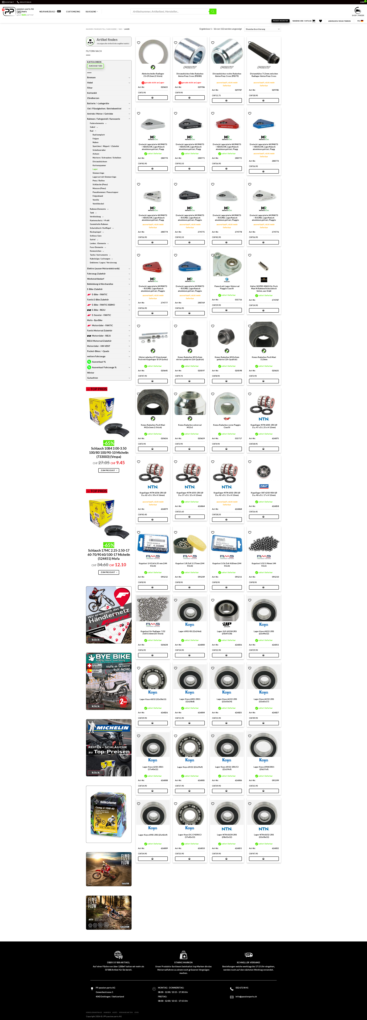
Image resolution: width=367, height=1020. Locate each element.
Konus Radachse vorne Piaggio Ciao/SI (227, 426)
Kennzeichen (95, 251)
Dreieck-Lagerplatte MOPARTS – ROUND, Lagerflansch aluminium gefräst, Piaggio (190, 217)
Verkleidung (95, 216)
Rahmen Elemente (98, 209)
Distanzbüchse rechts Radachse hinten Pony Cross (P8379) (227, 75)
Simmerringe (98, 173)
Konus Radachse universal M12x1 (190, 426)
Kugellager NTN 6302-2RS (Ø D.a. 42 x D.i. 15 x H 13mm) (227, 494)
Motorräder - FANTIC (102, 325)
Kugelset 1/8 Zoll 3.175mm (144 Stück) (189, 564)
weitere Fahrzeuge (96, 356)
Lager (95, 169)
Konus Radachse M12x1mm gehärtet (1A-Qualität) (227, 358)
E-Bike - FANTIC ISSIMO (103, 305)
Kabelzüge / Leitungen (100, 259)
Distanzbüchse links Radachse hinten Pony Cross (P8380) (189, 75)
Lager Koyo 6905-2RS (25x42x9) (152, 835)
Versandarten (126, 1012)
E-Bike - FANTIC (99, 294)
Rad (120, 29)
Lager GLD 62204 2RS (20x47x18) (227, 632)
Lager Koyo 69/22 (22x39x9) (190, 767)
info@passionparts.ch (246, 996)
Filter (89, 88)
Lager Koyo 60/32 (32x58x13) (153, 699)
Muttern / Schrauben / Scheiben (107, 158)
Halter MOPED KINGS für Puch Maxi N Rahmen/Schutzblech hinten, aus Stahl (264, 288)
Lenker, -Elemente (98, 243)
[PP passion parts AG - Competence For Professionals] (18, 11)
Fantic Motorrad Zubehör (99, 330)
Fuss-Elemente (96, 247)
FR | (358, 21)
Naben (95, 142)
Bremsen (91, 77)
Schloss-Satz (95, 236)
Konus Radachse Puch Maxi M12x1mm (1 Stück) (153, 426)
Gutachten (92, 378)
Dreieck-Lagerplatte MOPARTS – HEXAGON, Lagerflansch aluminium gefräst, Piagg (153, 146)
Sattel (92, 239)
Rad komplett (99, 135)
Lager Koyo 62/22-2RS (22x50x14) (227, 700)
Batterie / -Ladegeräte (98, 103)
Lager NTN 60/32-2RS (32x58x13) (264, 836)
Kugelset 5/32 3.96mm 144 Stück (264, 564)
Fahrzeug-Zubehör (96, 273)
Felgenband (98, 196)
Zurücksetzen (95, 66)
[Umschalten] (129, 77)
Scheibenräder (99, 150)
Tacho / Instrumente (99, 255)
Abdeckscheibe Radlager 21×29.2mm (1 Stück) (153, 75)
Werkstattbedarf (95, 279)
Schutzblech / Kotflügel (100, 228)
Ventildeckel (98, 204)
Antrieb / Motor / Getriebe (100, 114)
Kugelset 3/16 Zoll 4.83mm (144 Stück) (226, 564)
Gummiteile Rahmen (99, 224)
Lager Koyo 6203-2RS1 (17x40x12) (153, 768)
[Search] (212, 11)
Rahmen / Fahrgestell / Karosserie (101, 29)
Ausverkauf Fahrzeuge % (104, 367)
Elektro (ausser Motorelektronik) (103, 268)
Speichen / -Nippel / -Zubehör (106, 146)
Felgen (96, 138)
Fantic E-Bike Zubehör (98, 299)
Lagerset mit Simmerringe (104, 177)
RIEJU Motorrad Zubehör (99, 341)
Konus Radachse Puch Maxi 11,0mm (264, 358)
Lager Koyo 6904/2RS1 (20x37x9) (264, 768)
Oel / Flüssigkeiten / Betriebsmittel (104, 108)
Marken (107, 1012)
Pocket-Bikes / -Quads (98, 351)
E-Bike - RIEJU (98, 310)
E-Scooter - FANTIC (101, 315)
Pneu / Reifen (99, 180)
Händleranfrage (94, 1012)
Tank (92, 213)
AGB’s (114, 1012)
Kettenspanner (99, 165)
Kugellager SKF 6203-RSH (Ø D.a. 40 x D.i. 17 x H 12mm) (264, 494)
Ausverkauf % (99, 362)
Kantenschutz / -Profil (99, 220)
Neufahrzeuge (47, 11)
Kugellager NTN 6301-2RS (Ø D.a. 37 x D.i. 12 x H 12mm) (190, 494)
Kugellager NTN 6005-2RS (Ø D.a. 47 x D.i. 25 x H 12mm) (264, 426)
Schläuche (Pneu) (100, 184)
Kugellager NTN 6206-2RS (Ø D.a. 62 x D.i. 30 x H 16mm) (153, 494)
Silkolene (91, 11)
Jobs (136, 1012)
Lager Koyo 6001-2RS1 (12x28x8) (190, 700)
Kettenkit (92, 93)
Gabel (92, 127)
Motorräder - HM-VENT (98, 346)
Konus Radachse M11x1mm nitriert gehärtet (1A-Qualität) (190, 358)
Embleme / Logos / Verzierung (103, 262)
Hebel (90, 82)
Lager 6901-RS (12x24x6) (190, 631)
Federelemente (97, 123)
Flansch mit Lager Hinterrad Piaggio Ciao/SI (226, 287)
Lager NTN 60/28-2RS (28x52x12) (227, 836)
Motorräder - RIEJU (101, 336)
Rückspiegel (95, 232)
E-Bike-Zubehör (95, 289)
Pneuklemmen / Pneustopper (105, 192)
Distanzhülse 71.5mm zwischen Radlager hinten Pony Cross (264, 75)
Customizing (73, 11)
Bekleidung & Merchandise (100, 284)
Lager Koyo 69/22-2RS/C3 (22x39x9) (227, 768)
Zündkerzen (93, 98)
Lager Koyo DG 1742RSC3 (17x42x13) (190, 836)
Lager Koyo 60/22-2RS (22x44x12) (264, 632)
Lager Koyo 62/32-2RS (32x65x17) (264, 700)
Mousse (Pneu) (99, 188)
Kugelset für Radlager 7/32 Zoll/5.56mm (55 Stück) (153, 632)
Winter (90, 372)
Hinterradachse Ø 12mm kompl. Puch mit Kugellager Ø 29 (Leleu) (153, 358)
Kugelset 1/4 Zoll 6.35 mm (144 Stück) (153, 564)
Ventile (96, 200)
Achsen (96, 154)
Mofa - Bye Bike (94, 320)
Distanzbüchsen (100, 161)
